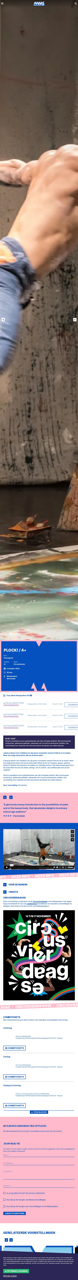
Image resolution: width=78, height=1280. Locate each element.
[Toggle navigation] (2, 3)
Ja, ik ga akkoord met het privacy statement (25, 1193)
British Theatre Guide (13, 816)
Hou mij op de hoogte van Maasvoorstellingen (26, 1200)
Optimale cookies (17, 1271)
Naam (6, 1155)
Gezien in (6, 1186)
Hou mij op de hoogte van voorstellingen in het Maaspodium (32, 1206)
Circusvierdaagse (40, 901)
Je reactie (7, 1171)
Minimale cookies (10, 1276)
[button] (4, 884)
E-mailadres (8, 1163)
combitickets (32, 904)
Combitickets (16, 1048)
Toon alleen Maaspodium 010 (18, 695)
